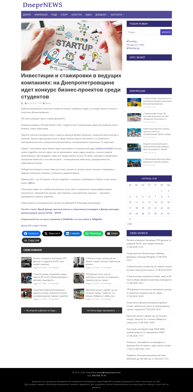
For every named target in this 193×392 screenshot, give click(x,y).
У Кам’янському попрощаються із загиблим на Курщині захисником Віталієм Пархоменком (157, 101)
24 (130, 213)
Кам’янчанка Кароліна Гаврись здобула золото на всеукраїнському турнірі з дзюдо (157, 131)
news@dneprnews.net (109, 372)
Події (54, 14)
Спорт (64, 14)
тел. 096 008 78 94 (96, 375)
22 (162, 208)
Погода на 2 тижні (135, 45)
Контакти (116, 14)
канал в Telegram (92, 219)
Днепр (24, 225)
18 (136, 208)
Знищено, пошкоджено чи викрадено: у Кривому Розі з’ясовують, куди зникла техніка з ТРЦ (149, 345)
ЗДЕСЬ (31, 183)
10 (130, 202)
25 (136, 213)
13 (149, 202)
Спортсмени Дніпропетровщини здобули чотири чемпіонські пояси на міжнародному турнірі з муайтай (50, 293)
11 (136, 202)
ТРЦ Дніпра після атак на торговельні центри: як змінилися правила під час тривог (102, 277)
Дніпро (27, 14)
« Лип (129, 224)
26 (143, 213)
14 (155, 202)
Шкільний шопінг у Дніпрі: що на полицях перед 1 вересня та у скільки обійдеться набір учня (101, 293)
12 (143, 202)
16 (168, 202)
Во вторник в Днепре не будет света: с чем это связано (44, 310)
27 (149, 213)
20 (149, 208)
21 (155, 208)
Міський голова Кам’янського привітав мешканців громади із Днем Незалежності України (156, 146)
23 (168, 208)
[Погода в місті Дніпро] (149, 41)
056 (30, 225)
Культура (76, 14)
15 (162, 202)
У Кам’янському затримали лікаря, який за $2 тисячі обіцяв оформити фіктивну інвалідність (50, 277)
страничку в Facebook (61, 219)
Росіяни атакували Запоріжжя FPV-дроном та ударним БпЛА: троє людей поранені (50, 261)
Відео (88, 14)
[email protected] (104, 148)
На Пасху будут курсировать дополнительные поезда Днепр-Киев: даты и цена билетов (104, 310)
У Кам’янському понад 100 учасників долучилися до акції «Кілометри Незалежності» (156, 116)
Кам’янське (41, 14)
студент (36, 225)
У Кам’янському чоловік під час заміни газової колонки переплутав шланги (103, 261)
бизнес (43, 225)
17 (130, 208)
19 (143, 208)
